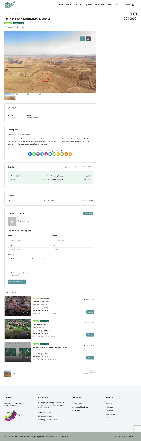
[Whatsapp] (34, 154)
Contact (110, 5)
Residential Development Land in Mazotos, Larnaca (54, 347)
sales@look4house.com (48, 420)
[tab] (82, 38)
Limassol (110, 411)
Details (90, 312)
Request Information (16, 282)
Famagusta (111, 414)
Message (11, 255)
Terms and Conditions (81, 407)
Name (10, 235)
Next (86, 374)
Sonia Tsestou (44, 298)
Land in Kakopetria (40, 324)
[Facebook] (30, 154)
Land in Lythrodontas (41, 301)
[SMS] (54, 154)
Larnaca (110, 407)
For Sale (8, 23)
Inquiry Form (99, 5)
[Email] (62, 154)
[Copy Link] (58, 154)
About (68, 5)
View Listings (88, 213)
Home (61, 5)
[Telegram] (42, 154)
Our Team (77, 5)
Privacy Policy (78, 403)
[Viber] (38, 154)
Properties (88, 5)
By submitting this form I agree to (22, 274)
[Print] (66, 154)
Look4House (18, 23)
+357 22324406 (124, 5)
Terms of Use (15, 275)
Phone (54, 235)
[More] (70, 154)
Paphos (110, 418)
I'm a (53, 245)
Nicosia (109, 403)
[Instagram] (46, 154)
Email (10, 245)
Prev (14, 374)
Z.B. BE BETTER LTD (61, 436)
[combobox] (72, 249)
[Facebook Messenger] (50, 154)
